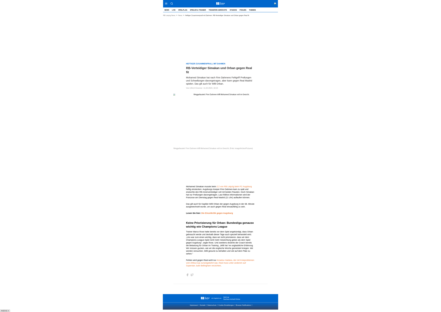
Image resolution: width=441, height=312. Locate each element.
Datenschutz (211, 305)
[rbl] (205, 298)
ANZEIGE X (5, 311)
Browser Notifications (243, 305)
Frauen (243, 10)
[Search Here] (171, 3)
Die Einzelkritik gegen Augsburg (217, 213)
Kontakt (202, 305)
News (166, 10)
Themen (252, 10)
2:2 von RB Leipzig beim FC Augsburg (234, 186)
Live (173, 10)
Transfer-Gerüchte (218, 10)
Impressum (194, 305)
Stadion (233, 10)
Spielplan (182, 10)
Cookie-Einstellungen (226, 305)
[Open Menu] (166, 3)
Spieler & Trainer (198, 10)
